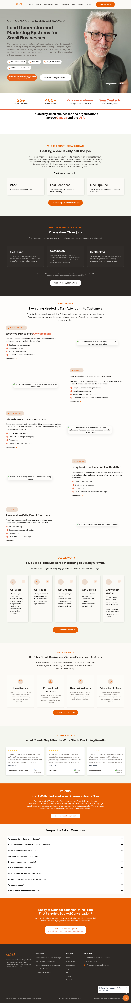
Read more (12, 765)
